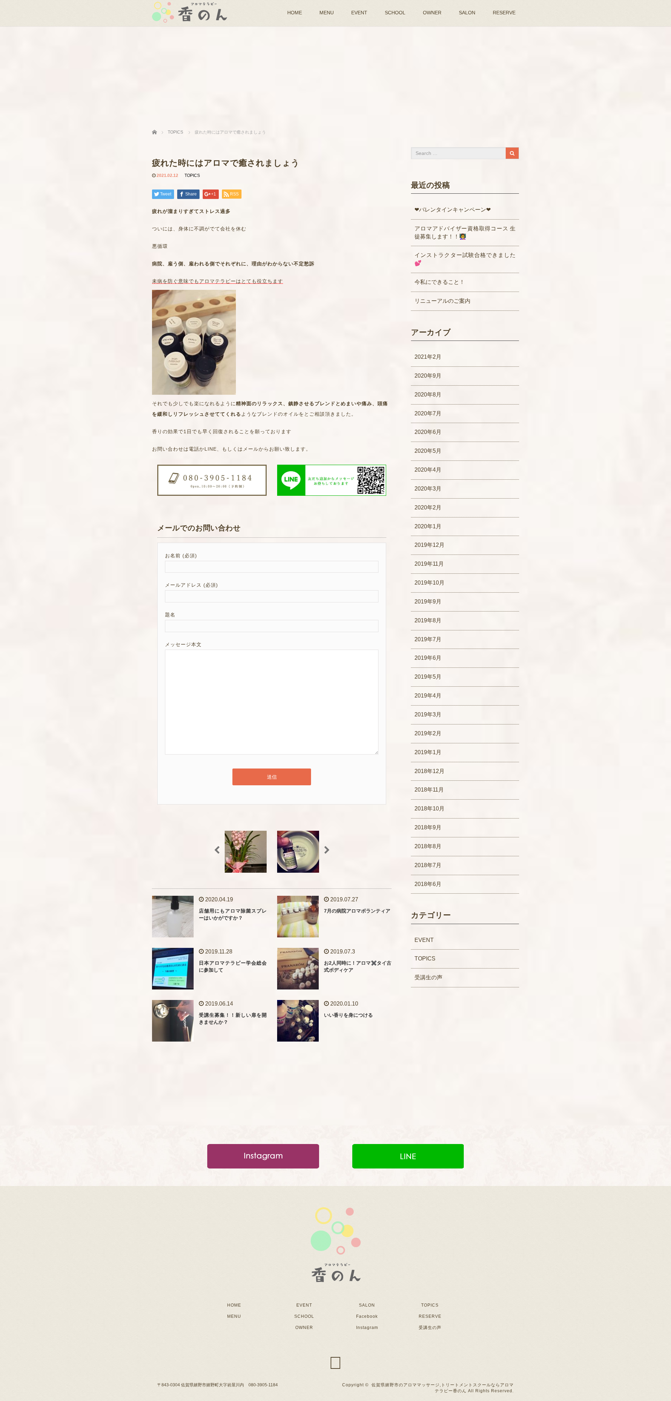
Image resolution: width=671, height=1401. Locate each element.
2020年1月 (427, 526)
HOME (294, 12)
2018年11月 (429, 790)
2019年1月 (427, 752)
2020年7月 (427, 413)
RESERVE (504, 12)
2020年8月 (427, 395)
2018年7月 (427, 865)
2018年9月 (427, 827)
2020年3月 (427, 489)
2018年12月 (429, 771)
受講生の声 (428, 977)
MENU (326, 12)
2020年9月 (427, 376)
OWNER (432, 12)
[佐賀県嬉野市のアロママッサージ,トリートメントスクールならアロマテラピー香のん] (189, 11)
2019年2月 (427, 733)
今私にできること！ (439, 282)
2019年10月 (429, 583)
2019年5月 (427, 677)
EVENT (359, 12)
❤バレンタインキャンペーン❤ (452, 210)
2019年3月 (427, 714)
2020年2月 (427, 507)
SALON (467, 12)
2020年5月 (427, 451)
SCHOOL (395, 12)
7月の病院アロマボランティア (357, 911)
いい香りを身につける (348, 1015)
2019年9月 (427, 602)
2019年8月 (427, 620)
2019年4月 (427, 696)
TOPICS (192, 175)
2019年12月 (429, 545)
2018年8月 (427, 846)
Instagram (367, 1327)
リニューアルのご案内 (442, 301)
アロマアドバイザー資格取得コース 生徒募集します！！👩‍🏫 (464, 233)
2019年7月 (427, 639)
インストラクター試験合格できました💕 (464, 259)
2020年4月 (427, 470)
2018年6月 (427, 884)
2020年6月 (427, 432)
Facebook (367, 1316)
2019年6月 (427, 658)
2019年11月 (429, 564)
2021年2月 (427, 357)
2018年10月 (429, 809)
